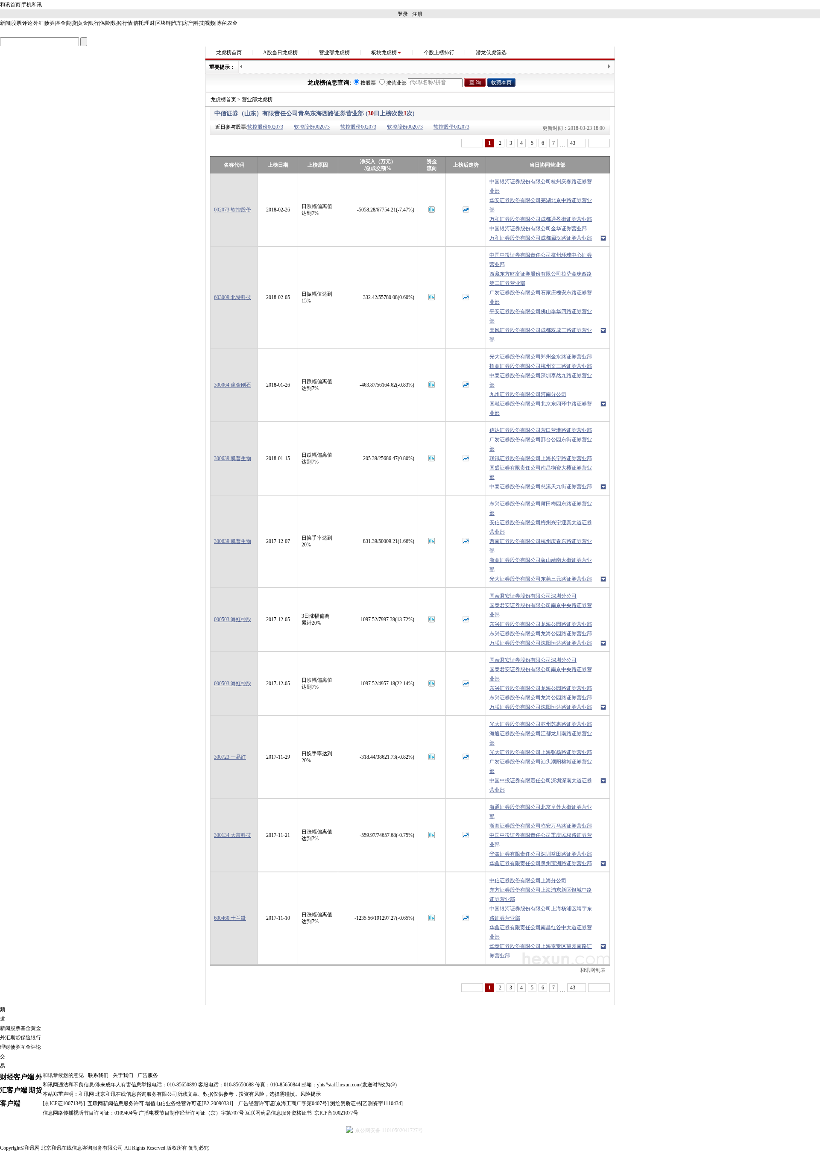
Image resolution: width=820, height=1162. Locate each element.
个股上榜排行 (439, 53)
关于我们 (123, 1075)
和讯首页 (10, 5)
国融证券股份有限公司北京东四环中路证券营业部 (540, 408)
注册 (417, 14)
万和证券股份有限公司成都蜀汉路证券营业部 (540, 238)
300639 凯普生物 (232, 458)
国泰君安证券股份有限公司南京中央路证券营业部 (540, 610)
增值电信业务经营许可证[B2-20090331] (189, 1103)
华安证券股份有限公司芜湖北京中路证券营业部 (540, 205)
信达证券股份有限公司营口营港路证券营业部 (540, 430)
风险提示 (310, 1094)
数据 (116, 23)
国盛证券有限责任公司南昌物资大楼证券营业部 (540, 472)
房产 (188, 23)
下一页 (599, 143)
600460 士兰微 (230, 918)
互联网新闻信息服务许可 (116, 1103)
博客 (221, 23)
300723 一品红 (230, 757)
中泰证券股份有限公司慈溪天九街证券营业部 (540, 487)
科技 (199, 23)
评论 (27, 23)
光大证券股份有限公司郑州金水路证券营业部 (540, 357)
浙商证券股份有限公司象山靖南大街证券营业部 (540, 564)
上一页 (472, 143)
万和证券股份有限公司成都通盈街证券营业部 (540, 219)
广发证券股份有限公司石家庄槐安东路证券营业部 (540, 297)
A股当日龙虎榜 (280, 53)
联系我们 (98, 1075)
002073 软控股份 (232, 210)
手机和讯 (31, 5)
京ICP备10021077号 (336, 1113)
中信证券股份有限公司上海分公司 (527, 880)
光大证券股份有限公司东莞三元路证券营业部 (540, 579)
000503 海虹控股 (232, 619)
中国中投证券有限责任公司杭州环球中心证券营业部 (540, 259)
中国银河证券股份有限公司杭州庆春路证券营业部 (540, 186)
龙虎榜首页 (229, 53)
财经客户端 (17, 1076)
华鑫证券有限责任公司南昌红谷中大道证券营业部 (540, 932)
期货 (72, 23)
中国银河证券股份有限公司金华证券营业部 (538, 229)
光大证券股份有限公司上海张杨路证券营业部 (540, 752)
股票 (16, 23)
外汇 (38, 23)
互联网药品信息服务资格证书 (278, 1113)
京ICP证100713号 (63, 1103)
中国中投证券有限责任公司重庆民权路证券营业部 (540, 840)
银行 (94, 23)
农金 (232, 23)
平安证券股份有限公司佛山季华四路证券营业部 (540, 316)
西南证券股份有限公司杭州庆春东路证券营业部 (540, 546)
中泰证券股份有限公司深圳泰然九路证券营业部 (540, 380)
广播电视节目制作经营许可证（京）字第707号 (191, 1113)
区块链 (163, 23)
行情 (127, 23)
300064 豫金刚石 (232, 385)
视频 (210, 23)
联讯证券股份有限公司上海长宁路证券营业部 (540, 458)
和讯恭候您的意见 (63, 1075)
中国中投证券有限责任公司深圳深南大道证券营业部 (540, 785)
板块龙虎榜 (384, 53)
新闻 (5, 23)
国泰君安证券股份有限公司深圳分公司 (533, 596)
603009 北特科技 (232, 297)
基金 (61, 23)
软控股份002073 (265, 127)
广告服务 (148, 1075)
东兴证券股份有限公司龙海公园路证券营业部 (540, 624)
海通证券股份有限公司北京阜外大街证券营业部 (540, 811)
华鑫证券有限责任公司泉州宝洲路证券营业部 (540, 863)
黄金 (83, 23)
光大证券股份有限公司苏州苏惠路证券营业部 (540, 724)
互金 (25, 1047)
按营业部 (396, 83)
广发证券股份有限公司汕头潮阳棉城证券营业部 (540, 766)
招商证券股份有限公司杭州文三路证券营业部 (540, 366)
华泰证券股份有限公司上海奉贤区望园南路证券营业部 (540, 951)
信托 (138, 23)
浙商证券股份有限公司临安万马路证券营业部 (540, 826)
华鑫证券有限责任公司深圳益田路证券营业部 (540, 854)
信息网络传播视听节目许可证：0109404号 (90, 1113)
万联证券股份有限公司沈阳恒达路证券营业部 (540, 643)
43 (572, 143)
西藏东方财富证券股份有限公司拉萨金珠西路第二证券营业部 (540, 278)
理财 (149, 23)
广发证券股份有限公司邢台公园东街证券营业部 (540, 444)
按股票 (368, 83)
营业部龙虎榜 (334, 53)
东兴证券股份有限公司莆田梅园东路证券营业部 (540, 508)
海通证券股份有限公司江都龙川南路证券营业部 (540, 738)
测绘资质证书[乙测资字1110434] (366, 1103)
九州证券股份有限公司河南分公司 (527, 394)
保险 (105, 23)
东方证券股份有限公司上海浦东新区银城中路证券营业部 (540, 894)
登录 (403, 14)
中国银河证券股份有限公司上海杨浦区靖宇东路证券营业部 (540, 913)
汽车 (177, 23)
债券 (49, 23)
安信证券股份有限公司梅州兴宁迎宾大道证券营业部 (540, 527)
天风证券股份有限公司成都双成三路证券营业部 (540, 335)
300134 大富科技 (232, 835)
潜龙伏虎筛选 (491, 53)
